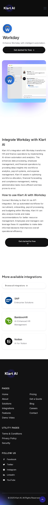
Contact (34, 413)
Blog (32, 403)
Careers (33, 408)
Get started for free (24, 50)
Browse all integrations (16, 285)
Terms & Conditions (12, 433)
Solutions (6, 403)
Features (6, 413)
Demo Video (8, 417)
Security (6, 443)
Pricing (33, 394)
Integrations (8, 408)
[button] (45, 8)
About (5, 399)
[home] (11, 8)
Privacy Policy (9, 438)
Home (5, 394)
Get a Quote (36, 399)
